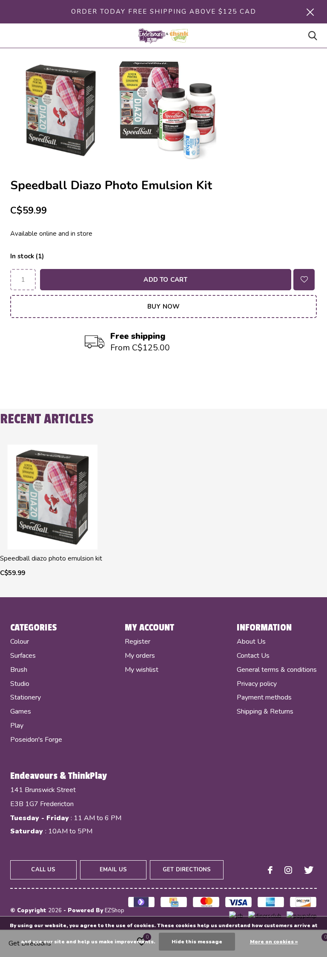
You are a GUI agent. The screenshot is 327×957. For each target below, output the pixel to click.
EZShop (114, 910)
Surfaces (23, 655)
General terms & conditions (277, 669)
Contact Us (253, 655)
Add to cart (165, 279)
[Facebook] (270, 870)
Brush (18, 669)
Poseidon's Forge (36, 739)
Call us (43, 869)
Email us (113, 869)
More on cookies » (274, 941)
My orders (140, 655)
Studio (19, 683)
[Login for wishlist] (304, 279)
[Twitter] (308, 870)
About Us (251, 641)
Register (137, 641)
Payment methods (264, 697)
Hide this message (197, 941)
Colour (19, 641)
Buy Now (163, 306)
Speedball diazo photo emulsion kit (51, 558)
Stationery (25, 697)
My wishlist (141, 669)
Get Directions (187, 869)
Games (20, 711)
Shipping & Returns (265, 711)
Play (16, 725)
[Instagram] (288, 870)
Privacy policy (257, 683)
